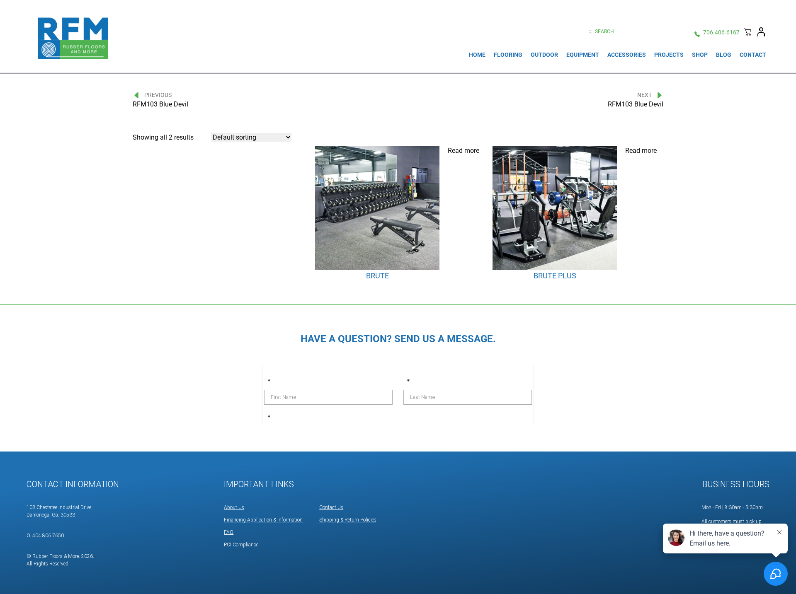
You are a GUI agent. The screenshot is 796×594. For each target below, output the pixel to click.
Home (477, 54)
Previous (158, 95)
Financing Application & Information (263, 520)
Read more (463, 151)
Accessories (626, 54)
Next (644, 95)
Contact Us (331, 507)
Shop (700, 54)
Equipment (582, 54)
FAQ (228, 532)
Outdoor (544, 54)
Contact (753, 54)
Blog (723, 54)
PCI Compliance (241, 545)
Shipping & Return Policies (347, 520)
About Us (234, 507)
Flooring (508, 54)
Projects (669, 54)
